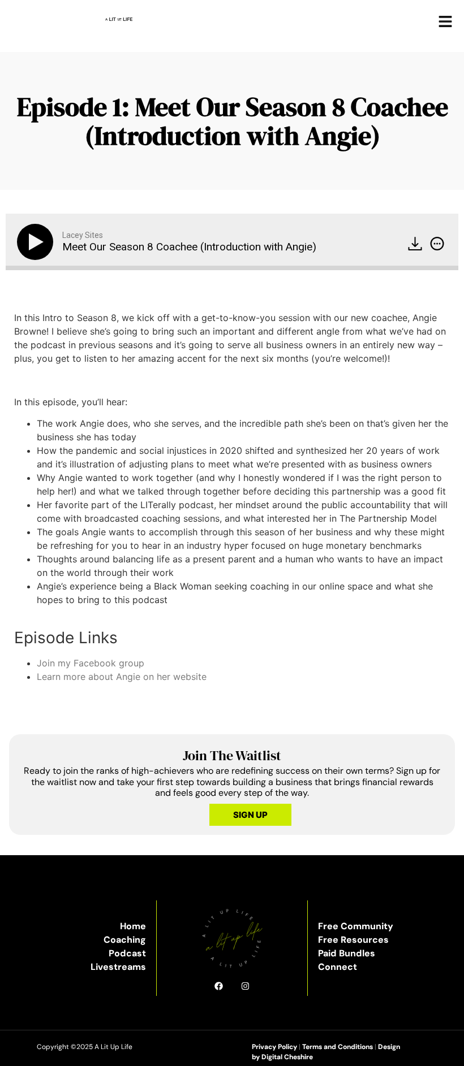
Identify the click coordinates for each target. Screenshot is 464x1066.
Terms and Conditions (337, 1046)
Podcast (127, 953)
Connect (337, 967)
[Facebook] (218, 986)
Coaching (125, 940)
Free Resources (353, 940)
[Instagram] (245, 986)
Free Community (355, 926)
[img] (437, 243)
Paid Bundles (346, 953)
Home (133, 926)
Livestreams (118, 967)
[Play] (37, 241)
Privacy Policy (274, 1046)
